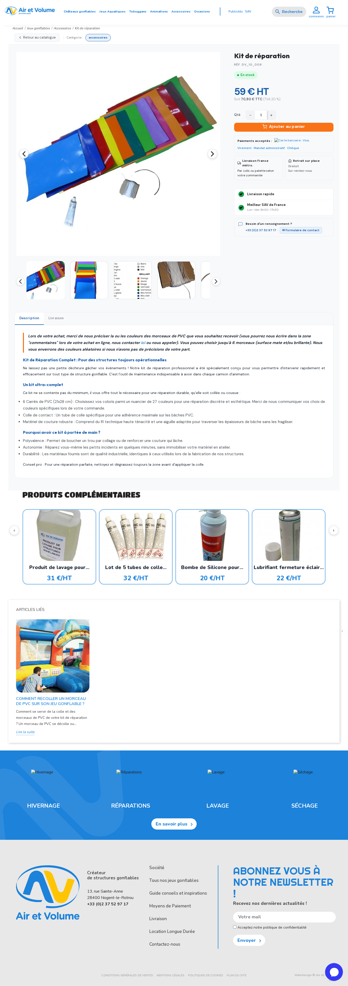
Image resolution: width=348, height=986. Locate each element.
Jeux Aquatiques (112, 11)
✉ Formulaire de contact (300, 230)
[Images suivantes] (216, 281)
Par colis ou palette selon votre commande (255, 168)
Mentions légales (170, 975)
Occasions (202, 11)
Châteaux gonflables (80, 11)
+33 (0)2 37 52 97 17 (261, 230)
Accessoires (181, 11)
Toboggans (137, 11)
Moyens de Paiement (170, 906)
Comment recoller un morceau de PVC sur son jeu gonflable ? (51, 701)
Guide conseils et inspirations (178, 893)
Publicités (236, 11)
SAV (248, 11)
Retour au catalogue (39, 37)
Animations (159, 11)
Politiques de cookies (205, 975)
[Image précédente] (24, 153)
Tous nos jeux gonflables (173, 880)
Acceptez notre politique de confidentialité (271, 927)
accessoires (98, 37)
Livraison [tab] (56, 318)
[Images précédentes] (20, 281)
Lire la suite (25, 732)
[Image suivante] (212, 153)
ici (143, 342)
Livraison (158, 919)
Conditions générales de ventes (127, 975)
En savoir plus (175, 824)
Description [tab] (29, 318)
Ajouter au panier (287, 126)
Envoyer (250, 940)
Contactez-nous (164, 944)
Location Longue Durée (172, 931)
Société (156, 868)
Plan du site (236, 975)
